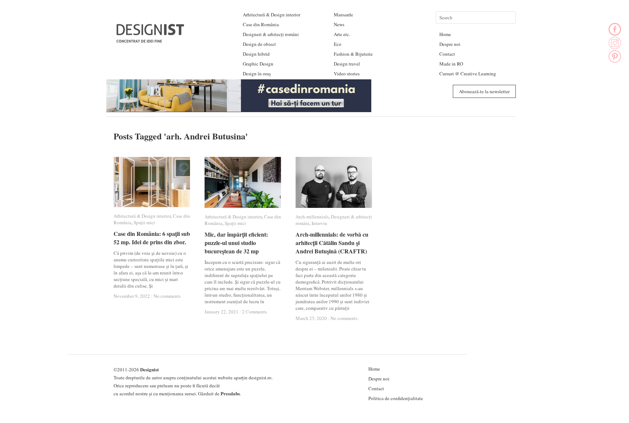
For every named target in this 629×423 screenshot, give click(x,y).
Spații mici (144, 222)
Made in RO (451, 63)
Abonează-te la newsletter (484, 91)
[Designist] (151, 40)
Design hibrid (256, 54)
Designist (149, 369)
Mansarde (343, 14)
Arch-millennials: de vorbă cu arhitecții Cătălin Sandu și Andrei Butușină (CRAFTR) (332, 242)
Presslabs (230, 393)
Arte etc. (342, 34)
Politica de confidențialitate (395, 398)
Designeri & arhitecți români (271, 34)
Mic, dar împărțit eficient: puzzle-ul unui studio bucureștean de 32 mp (236, 242)
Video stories (347, 73)
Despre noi (449, 44)
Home (445, 34)
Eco (337, 44)
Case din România (261, 24)
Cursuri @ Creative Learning (467, 73)
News (339, 24)
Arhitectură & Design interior (271, 14)
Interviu (319, 223)
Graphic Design (258, 63)
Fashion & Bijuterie (353, 54)
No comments (167, 296)
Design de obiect (259, 44)
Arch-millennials (312, 216)
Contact (447, 54)
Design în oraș (257, 73)
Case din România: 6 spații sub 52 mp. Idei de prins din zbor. (152, 237)
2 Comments (254, 311)
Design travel (347, 63)
